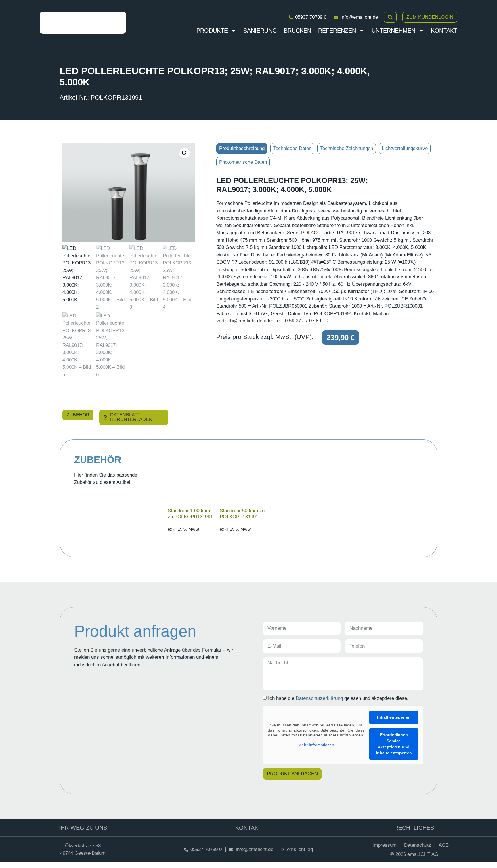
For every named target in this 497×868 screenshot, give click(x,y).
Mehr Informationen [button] (316, 745)
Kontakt (444, 30)
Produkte (212, 30)
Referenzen (337, 30)
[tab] (241, 148)
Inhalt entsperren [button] (394, 717)
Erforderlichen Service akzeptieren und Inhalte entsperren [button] (394, 743)
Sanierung (260, 30)
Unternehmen (393, 30)
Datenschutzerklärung (319, 698)
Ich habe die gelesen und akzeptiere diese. (338, 698)
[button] (184, 153)
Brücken (297, 30)
